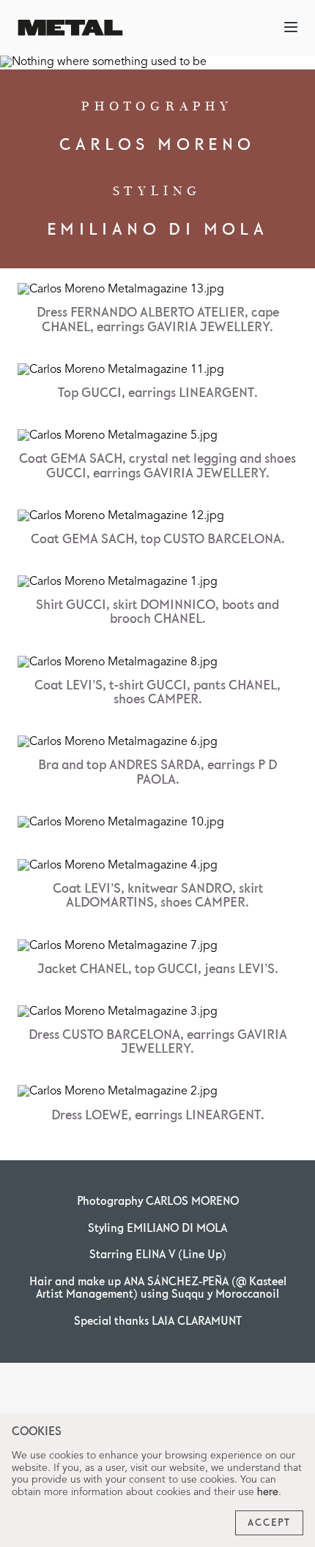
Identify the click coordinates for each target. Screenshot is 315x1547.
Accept (269, 1522)
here (267, 1492)
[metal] (70, 27)
